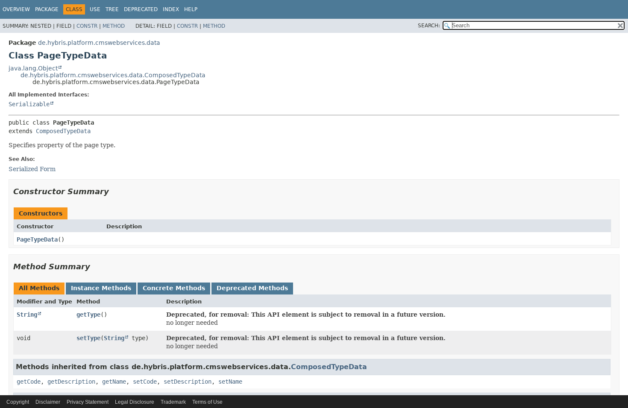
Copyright (17, 402)
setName (230, 381)
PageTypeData (37, 239)
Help (190, 9)
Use (95, 9)
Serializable (29, 104)
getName (114, 381)
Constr (86, 26)
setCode (145, 381)
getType (88, 314)
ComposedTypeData (63, 131)
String (27, 314)
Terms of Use (207, 402)
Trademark (173, 402)
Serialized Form (32, 169)
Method (114, 26)
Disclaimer (47, 402)
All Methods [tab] (39, 288)
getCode (29, 381)
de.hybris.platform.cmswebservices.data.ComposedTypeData (113, 75)
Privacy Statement (88, 402)
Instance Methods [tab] (101, 288)
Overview (16, 9)
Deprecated (141, 9)
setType (88, 338)
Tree (112, 9)
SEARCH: (429, 26)
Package (47, 9)
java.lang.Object (33, 68)
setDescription (187, 381)
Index (171, 9)
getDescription (71, 381)
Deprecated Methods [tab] (252, 288)
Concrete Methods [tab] (174, 288)
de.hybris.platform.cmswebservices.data (99, 42)
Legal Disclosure (134, 402)
